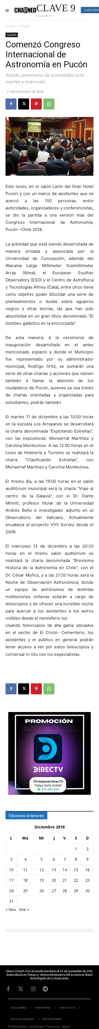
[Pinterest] (36, 104)
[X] (23, 104)
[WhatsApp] (48, 104)
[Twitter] (20, 989)
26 (41, 890)
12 (41, 869)
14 (64, 869)
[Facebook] (11, 104)
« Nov (11, 909)
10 (11, 869)
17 (11, 880)
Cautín (25, 26)
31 (11, 901)
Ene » (24, 909)
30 (87, 890)
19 (41, 880)
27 (54, 890)
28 (64, 890)
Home (10, 26)
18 (25, 880)
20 (54, 880)
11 (25, 869)
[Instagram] (33, 989)
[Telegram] (45, 989)
